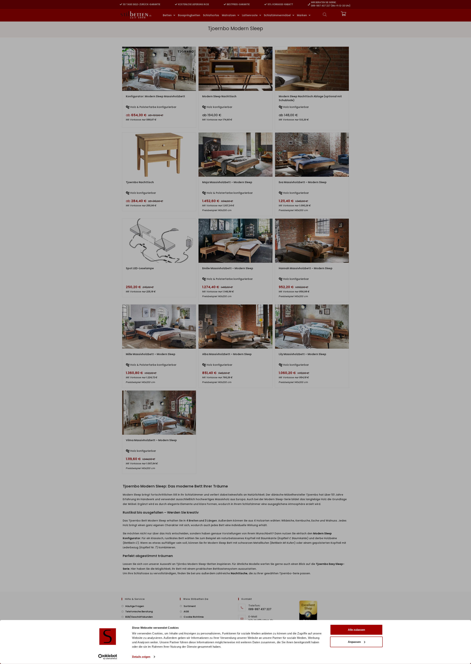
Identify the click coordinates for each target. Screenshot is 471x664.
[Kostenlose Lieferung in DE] (176, 4)
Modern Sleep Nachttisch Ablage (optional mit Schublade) (310, 98)
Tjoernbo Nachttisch (140, 182)
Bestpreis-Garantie (238, 4)
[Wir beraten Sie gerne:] (309, 4)
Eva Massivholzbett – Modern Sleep (303, 182)
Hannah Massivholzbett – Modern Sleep (305, 268)
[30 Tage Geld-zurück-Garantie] (121, 4)
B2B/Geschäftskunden (139, 617)
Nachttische (239, 573)
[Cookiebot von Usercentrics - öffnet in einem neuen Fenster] (108, 657)
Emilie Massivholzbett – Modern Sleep (227, 268)
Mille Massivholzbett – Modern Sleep (150, 354)
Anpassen (354, 641)
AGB (186, 611)
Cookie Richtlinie (194, 617)
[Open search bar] (325, 14)
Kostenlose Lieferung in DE (193, 4)
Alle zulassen (356, 629)
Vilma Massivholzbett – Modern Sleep (151, 440)
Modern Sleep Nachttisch (219, 96)
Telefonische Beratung (139, 611)
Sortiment (190, 606)
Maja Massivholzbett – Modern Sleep (227, 182)
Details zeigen (141, 656)
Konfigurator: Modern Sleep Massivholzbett (155, 96)
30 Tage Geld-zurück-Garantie (141, 4)
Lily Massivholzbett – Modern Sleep (302, 354)
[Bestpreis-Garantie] (225, 4)
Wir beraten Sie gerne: (323, 2)
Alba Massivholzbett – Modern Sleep (227, 354)
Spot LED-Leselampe (140, 268)
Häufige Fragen (134, 606)
